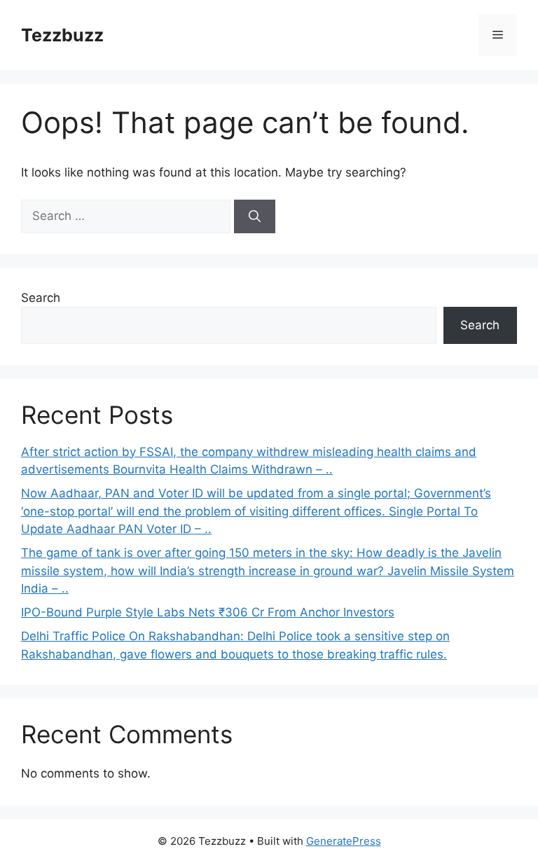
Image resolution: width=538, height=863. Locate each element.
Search (40, 298)
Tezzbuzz (62, 35)
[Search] (254, 216)
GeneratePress (343, 841)
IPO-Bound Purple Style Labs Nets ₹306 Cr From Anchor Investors (207, 612)
